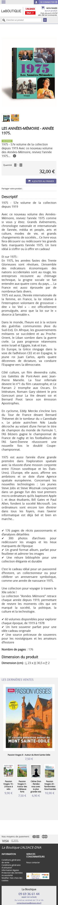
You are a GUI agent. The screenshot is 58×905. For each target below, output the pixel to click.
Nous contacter (33, 862)
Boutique (22, 10)
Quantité (7, 165)
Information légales (10, 870)
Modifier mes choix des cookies (12, 879)
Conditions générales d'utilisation (11, 866)
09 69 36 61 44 (29, 894)
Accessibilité (7, 875)
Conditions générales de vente (11, 861)
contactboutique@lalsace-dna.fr (29, 903)
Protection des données (12, 872)
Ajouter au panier (43, 181)
